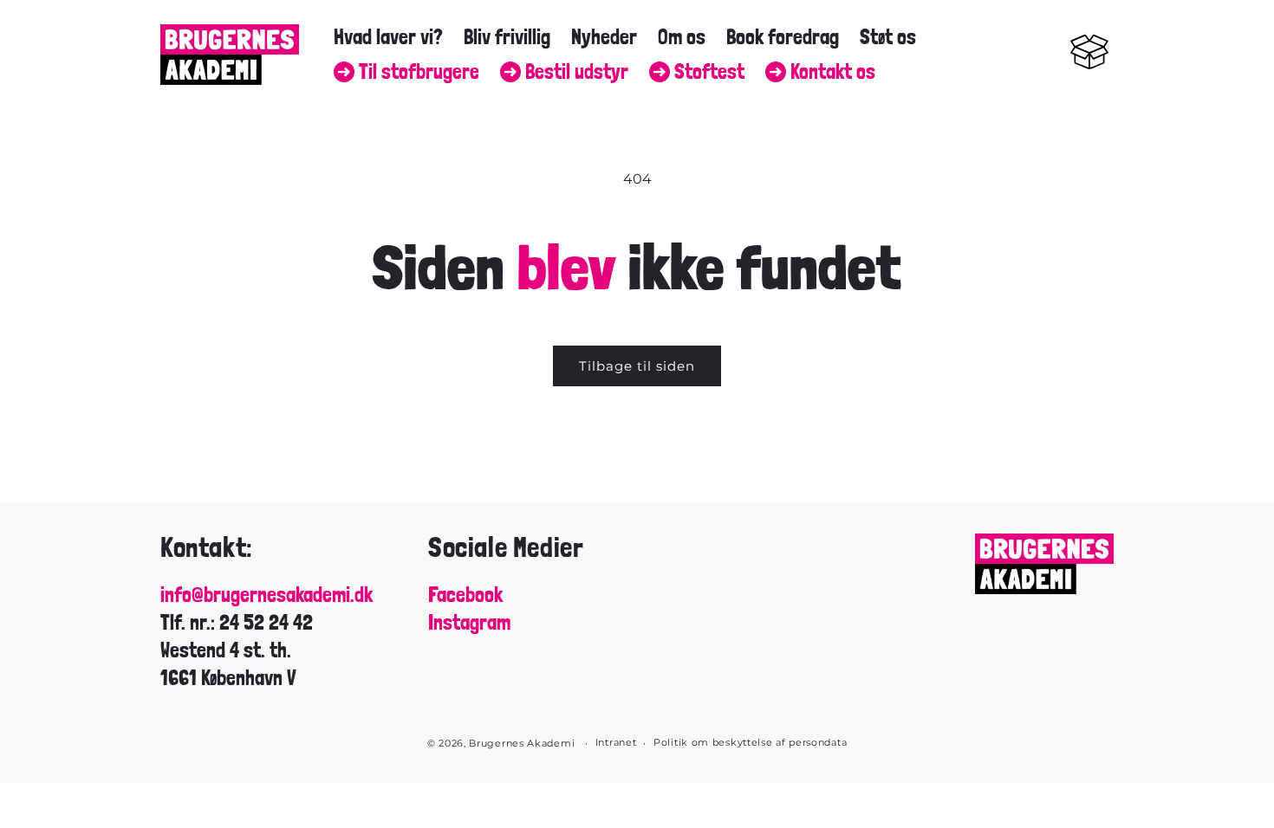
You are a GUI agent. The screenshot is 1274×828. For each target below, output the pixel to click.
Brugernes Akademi (522, 743)
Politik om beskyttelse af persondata (750, 742)
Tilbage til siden (637, 366)
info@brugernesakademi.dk (266, 595)
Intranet (616, 742)
